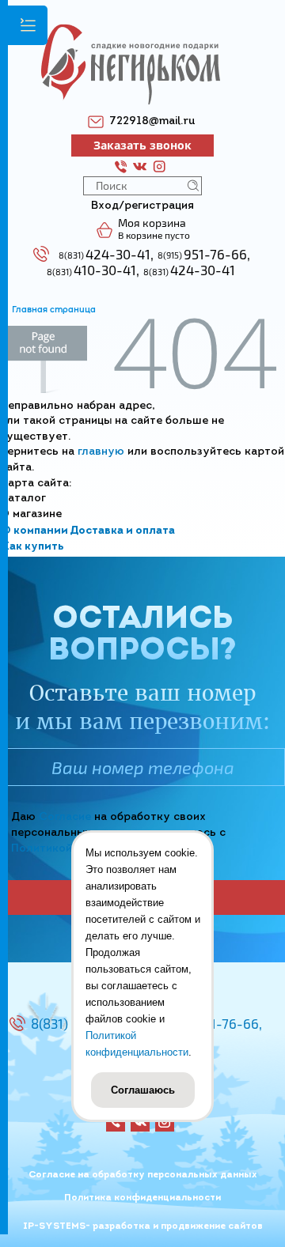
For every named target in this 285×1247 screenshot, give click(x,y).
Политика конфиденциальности (142, 1198)
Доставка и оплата (122, 531)
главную (101, 452)
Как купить (33, 547)
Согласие (65, 817)
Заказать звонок (142, 145)
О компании (35, 531)
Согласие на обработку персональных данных (142, 1175)
